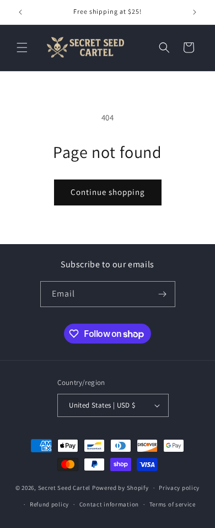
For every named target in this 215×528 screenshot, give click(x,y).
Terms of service (172, 504)
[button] (22, 47)
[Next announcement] (194, 12)
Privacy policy (179, 488)
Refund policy (49, 504)
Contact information (109, 504)
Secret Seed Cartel (64, 488)
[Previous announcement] (20, 12)
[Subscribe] (162, 294)
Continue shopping (108, 192)
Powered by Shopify (120, 488)
